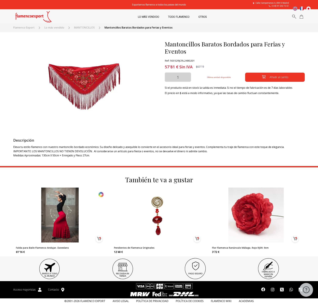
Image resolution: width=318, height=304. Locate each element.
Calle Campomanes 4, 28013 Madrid (272, 3)
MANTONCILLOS (84, 27)
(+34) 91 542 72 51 (280, 6)
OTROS (202, 16)
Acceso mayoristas (24, 289)
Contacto (54, 289)
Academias (246, 301)
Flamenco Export (24, 27)
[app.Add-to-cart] (99, 239)
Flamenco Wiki (221, 301)
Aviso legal (121, 301)
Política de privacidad (152, 301)
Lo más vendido (54, 27)
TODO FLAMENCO (178, 16)
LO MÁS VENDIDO (148, 16)
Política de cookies (190, 301)
